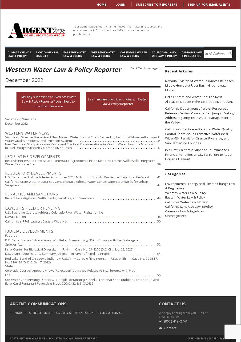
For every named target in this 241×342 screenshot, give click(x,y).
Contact (168, 328)
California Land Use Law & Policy (189, 206)
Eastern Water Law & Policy (185, 197)
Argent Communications (36, 30)
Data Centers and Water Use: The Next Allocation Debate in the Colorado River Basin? (199, 99)
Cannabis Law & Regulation (185, 211)
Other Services (39, 312)
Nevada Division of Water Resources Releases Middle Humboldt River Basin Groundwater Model (199, 85)
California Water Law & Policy (186, 202)
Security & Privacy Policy (74, 312)
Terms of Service (110, 312)
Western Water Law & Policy (185, 193)
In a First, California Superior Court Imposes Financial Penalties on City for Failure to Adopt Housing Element (198, 154)
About (19, 312)
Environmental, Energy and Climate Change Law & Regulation (200, 186)
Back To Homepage (146, 68)
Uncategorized (176, 216)
